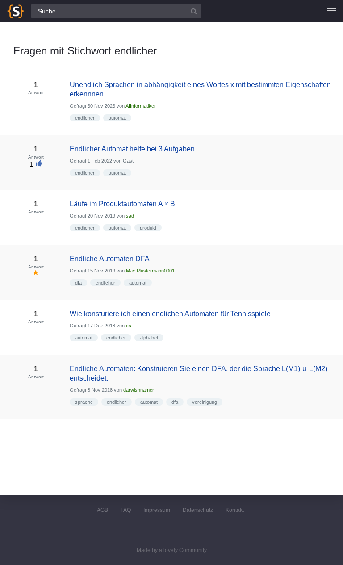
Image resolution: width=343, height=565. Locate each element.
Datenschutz (198, 510)
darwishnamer (138, 390)
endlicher (85, 118)
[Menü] (332, 11)
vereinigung (204, 402)
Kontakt (235, 510)
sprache (84, 402)
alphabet (149, 337)
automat (117, 118)
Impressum (156, 510)
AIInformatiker (140, 106)
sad (130, 215)
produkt (148, 227)
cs (128, 325)
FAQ (126, 510)
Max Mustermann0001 (150, 270)
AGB (102, 510)
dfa (78, 282)
